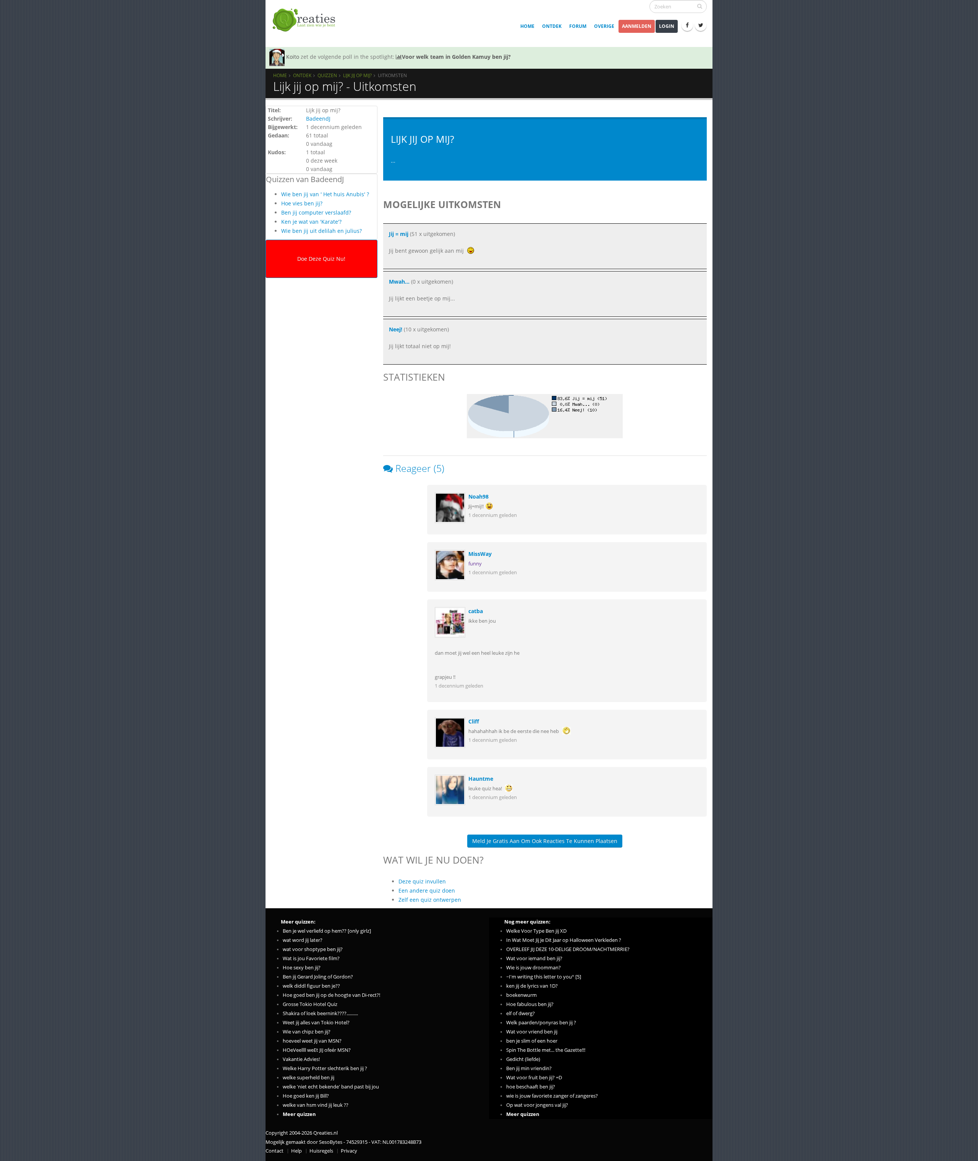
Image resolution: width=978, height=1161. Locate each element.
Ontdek (552, 26)
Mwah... (399, 281)
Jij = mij (398, 233)
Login (666, 26)
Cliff (473, 721)
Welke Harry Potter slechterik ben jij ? (325, 1068)
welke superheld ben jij (308, 1077)
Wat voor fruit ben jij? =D (534, 1077)
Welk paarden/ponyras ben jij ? (541, 1022)
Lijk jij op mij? (357, 75)
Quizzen (327, 75)
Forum (577, 26)
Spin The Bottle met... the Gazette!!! (545, 1050)
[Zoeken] (700, 6)
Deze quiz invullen (422, 881)
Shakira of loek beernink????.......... (320, 1013)
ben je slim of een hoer (531, 1041)
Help (296, 1151)
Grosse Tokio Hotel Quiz (310, 1004)
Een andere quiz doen (426, 890)
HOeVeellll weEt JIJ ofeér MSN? (317, 1050)
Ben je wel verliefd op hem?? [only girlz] (327, 931)
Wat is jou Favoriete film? (311, 958)
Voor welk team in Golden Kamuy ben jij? (456, 56)
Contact (274, 1151)
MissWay (480, 553)
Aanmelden (636, 26)
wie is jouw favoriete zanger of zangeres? (552, 1096)
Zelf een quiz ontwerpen (429, 899)
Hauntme (480, 778)
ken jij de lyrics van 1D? (532, 986)
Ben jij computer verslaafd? (316, 212)
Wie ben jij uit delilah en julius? (321, 230)
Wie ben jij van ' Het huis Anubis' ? (325, 194)
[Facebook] (687, 25)
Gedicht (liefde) (523, 1059)
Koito (292, 56)
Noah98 (478, 496)
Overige (604, 26)
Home (527, 26)
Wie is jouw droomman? (533, 967)
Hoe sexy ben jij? (302, 967)
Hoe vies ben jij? (301, 203)
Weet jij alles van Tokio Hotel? (316, 1022)
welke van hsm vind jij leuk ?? (315, 1105)
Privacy (349, 1151)
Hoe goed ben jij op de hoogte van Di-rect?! (331, 995)
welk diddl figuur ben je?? (311, 986)
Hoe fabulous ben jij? (530, 1004)
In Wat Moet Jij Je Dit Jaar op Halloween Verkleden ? (563, 940)
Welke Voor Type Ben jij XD (536, 931)
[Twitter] (700, 25)
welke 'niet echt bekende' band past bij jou (331, 1086)
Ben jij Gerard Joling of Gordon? (318, 977)
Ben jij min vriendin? (529, 1068)
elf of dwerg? (520, 1013)
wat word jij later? (302, 940)
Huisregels (321, 1151)
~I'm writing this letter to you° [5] (543, 977)
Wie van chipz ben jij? (306, 1032)
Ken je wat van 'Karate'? (311, 221)
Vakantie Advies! (301, 1059)
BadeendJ (318, 118)
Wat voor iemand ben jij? (534, 958)
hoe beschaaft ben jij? (530, 1086)
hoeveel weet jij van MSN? (312, 1041)
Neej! (395, 329)
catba (475, 611)
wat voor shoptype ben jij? (313, 949)
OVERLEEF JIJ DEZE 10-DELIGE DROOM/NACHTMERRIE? (568, 949)
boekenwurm (521, 995)
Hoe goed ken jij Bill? (306, 1096)
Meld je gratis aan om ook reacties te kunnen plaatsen (544, 841)
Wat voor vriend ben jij (531, 1032)
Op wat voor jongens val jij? (537, 1105)
